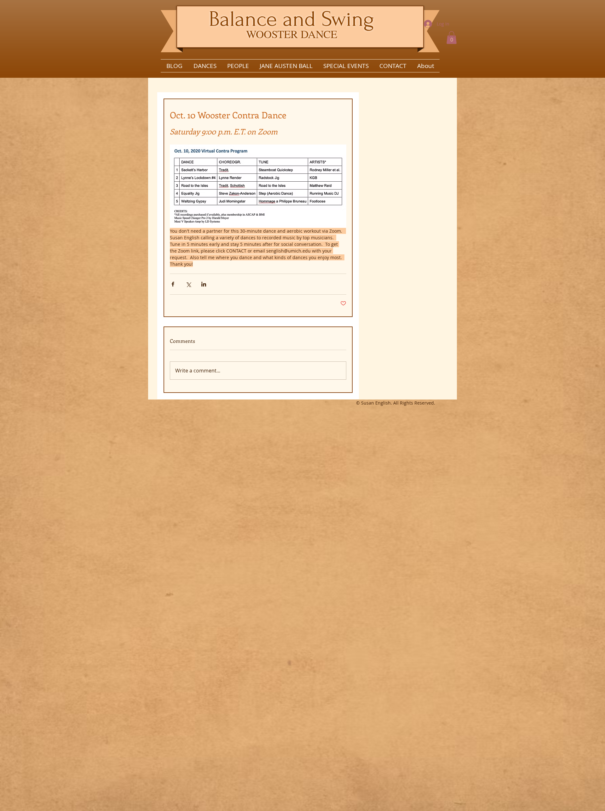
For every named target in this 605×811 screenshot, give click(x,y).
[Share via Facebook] (173, 284)
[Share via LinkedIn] (204, 284)
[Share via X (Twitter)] (188, 284)
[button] (451, 37)
